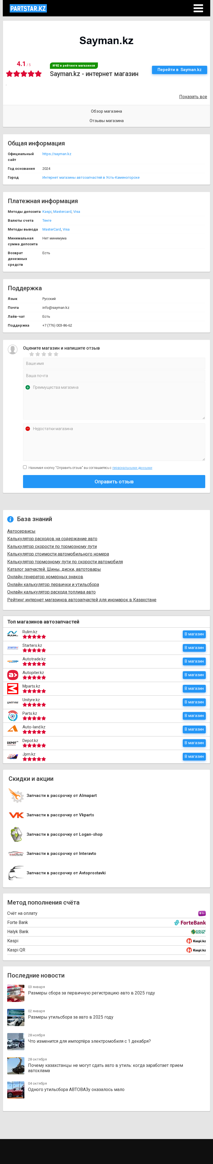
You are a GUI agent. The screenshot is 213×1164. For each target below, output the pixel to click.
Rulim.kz (29, 631)
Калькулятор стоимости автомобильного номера (58, 554)
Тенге (46, 220)
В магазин (194, 634)
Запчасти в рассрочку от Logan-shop (65, 834)
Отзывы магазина (107, 120)
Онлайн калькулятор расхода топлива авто (51, 592)
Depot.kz (30, 740)
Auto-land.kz (33, 726)
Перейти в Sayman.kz (180, 69)
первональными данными (132, 468)
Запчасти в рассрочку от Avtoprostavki (66, 873)
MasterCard (51, 229)
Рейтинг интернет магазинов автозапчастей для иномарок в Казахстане (81, 599)
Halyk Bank (18, 931)
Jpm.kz (29, 754)
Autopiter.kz (33, 672)
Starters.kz (32, 645)
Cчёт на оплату (22, 913)
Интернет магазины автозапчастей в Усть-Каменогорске (91, 177)
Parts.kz (29, 713)
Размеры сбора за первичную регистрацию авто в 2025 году (91, 993)
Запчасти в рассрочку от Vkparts (60, 815)
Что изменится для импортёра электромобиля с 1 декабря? (89, 1041)
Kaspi (47, 211)
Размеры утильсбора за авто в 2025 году (70, 1017)
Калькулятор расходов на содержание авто (52, 538)
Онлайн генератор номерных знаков (45, 576)
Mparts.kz (31, 686)
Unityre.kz (31, 699)
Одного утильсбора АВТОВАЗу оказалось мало (76, 1089)
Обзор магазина (106, 111)
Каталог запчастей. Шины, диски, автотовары (54, 569)
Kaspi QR (16, 950)
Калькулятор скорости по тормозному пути (52, 546)
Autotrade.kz (34, 659)
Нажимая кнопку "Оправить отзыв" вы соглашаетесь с (90, 468)
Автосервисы (21, 531)
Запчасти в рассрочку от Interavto (61, 853)
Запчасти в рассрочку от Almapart (62, 795)
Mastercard (62, 211)
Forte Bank (17, 922)
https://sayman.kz (56, 154)
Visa (76, 211)
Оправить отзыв (114, 481)
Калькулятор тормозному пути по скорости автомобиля (65, 561)
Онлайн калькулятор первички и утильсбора (53, 584)
